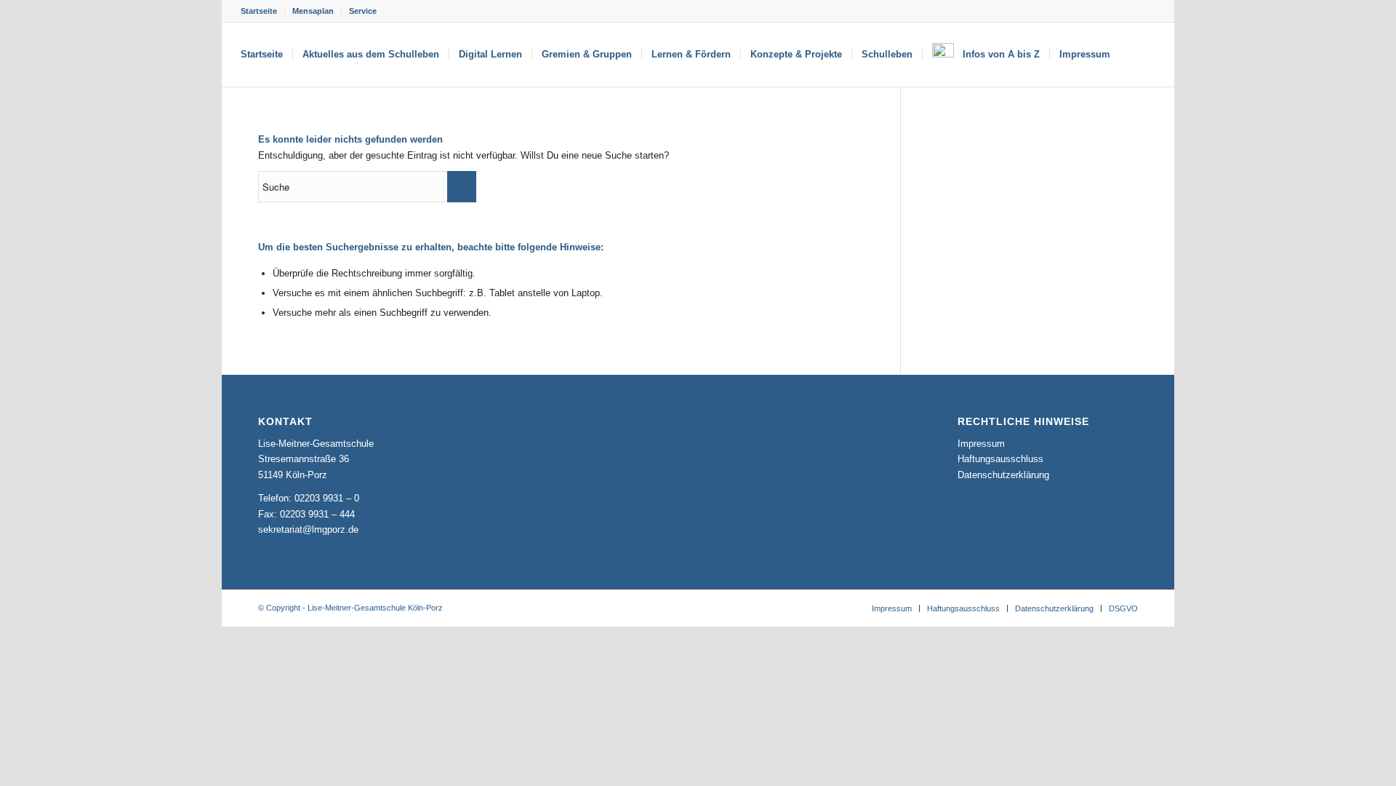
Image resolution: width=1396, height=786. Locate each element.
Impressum (981, 443)
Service (363, 11)
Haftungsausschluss (1000, 458)
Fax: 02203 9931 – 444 (306, 514)
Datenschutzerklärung (1003, 474)
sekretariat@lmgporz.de (308, 529)
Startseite (259, 11)
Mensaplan (313, 11)
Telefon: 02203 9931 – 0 (308, 498)
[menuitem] (263, 11)
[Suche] (1134, 55)
